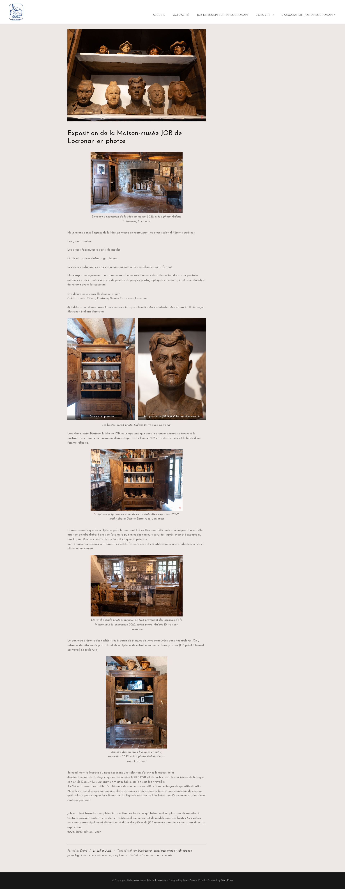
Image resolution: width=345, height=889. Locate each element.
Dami (83, 850)
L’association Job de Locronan (307, 15)
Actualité (181, 15)
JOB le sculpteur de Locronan (222, 15)
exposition (160, 850)
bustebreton (145, 850)
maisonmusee (103, 855)
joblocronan (185, 850)
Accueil (159, 15)
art (135, 850)
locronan (88, 855)
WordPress (227, 880)
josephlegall (74, 855)
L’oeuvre (263, 15)
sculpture (118, 855)
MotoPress (189, 880)
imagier (171, 850)
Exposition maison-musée (157, 855)
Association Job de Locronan (149, 880)
